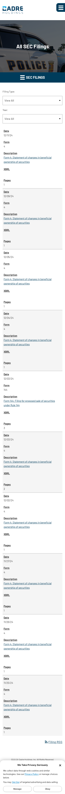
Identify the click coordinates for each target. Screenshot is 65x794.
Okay (47, 789)
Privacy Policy (32, 774)
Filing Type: (9, 91)
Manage (17, 789)
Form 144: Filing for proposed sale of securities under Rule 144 (29, 403)
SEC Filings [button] (35, 77)
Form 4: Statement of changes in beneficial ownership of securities (27, 159)
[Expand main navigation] (60, 7)
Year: (5, 109)
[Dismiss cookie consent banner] (60, 765)
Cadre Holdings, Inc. (27, 759)
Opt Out (15, 782)
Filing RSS (53, 742)
